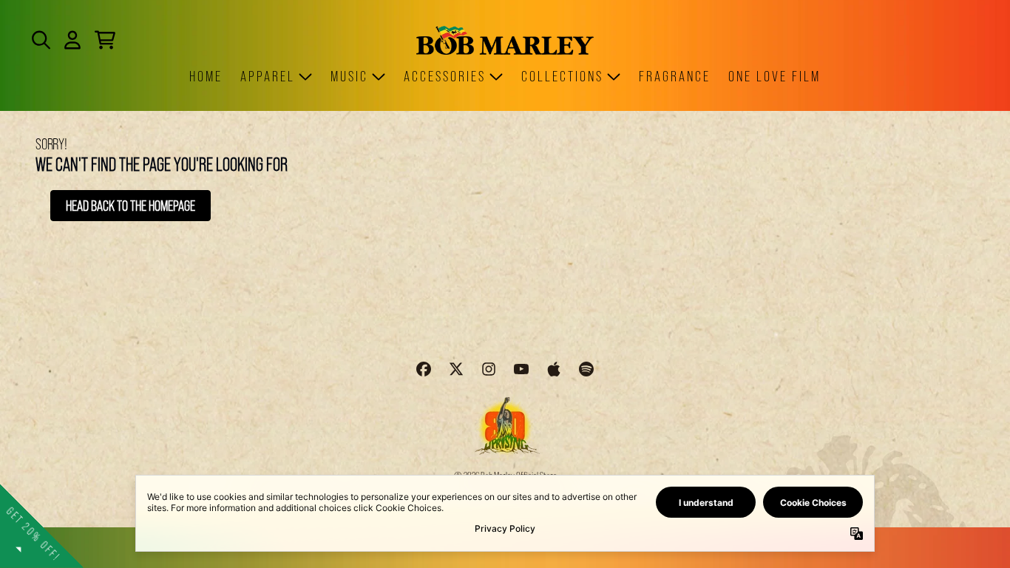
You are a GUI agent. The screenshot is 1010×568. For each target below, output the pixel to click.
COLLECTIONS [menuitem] (562, 76)
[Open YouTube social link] (521, 369)
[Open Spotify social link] (586, 369)
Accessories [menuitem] (445, 76)
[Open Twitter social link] (456, 369)
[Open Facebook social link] (423, 369)
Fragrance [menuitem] (675, 76)
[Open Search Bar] (40, 40)
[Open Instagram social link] (488, 369)
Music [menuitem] (349, 76)
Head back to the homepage (130, 205)
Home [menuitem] (206, 76)
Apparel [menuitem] (267, 76)
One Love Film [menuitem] (774, 76)
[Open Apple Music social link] (554, 369)
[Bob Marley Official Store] (505, 40)
